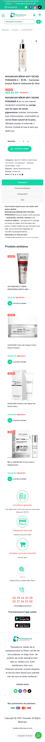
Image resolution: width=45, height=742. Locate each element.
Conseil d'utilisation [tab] (22, 188)
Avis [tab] (22, 200)
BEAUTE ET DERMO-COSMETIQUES (25, 160)
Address (22, 577)
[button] (3, 16)
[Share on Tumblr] (18, 174)
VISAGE (17, 166)
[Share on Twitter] (13, 174)
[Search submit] (38, 22)
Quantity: (11, 141)
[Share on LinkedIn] (16, 174)
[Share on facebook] (11, 174)
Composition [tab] (22, 194)
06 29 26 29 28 (12, 7)
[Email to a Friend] (22, 174)
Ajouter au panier (21, 149)
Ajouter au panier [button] (19, 303)
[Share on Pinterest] (20, 174)
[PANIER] (39, 15)
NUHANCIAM (16, 171)
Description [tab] (22, 182)
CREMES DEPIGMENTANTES (22, 169)
